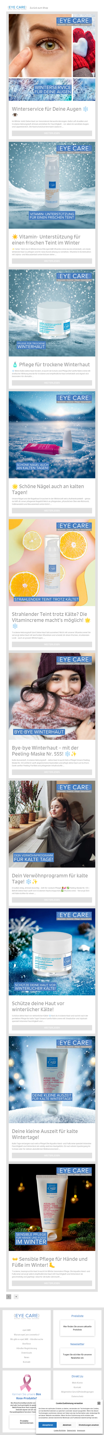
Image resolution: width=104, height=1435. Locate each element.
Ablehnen (67, 1425)
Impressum (81, 1430)
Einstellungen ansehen (89, 1425)
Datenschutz (71, 1430)
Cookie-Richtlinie (60, 1430)
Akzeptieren (47, 1425)
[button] (99, 1403)
